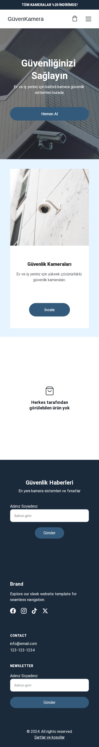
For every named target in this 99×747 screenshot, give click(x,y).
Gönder (49, 533)
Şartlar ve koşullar (49, 737)
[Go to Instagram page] (24, 611)
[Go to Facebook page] (13, 611)
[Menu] (88, 19)
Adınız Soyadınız (24, 506)
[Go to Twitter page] (45, 611)
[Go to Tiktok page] (34, 611)
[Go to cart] (75, 19)
